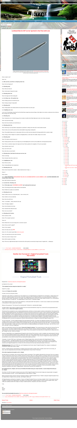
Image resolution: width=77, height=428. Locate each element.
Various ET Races (70, 95)
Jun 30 (66, 147)
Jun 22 (66, 153)
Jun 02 (66, 162)
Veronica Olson (41, 418)
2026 (64, 122)
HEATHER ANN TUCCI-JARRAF (13, 396)
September (66, 141)
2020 (64, 131)
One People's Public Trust (24, 396)
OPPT (31, 396)
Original (33, 396)
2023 (64, 127)
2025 (64, 124)
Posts (4, 411)
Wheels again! (64, 84)
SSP (41, 249)
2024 (64, 125)
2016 (64, 178)
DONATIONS (17, 21)
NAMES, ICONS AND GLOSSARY (28, 21)
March (65, 173)
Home (31, 400)
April (65, 172)
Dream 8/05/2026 (70, 64)
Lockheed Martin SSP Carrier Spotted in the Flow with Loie (31, 31)
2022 (64, 128)
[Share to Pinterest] (28, 248)
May (65, 170)
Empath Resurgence (65, 59)
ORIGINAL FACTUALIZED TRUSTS (41, 396)
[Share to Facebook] (27, 248)
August (65, 143)
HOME (3, 21)
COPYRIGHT (39, 21)
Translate (9, 26)
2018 (64, 134)
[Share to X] (25, 248)
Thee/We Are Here (70, 108)
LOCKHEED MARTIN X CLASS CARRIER (30, 249)
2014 (64, 181)
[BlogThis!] (24, 248)
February (66, 175)
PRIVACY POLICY (9, 21)
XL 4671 (43, 249)
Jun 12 (66, 156)
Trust (49, 396)
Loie (39, 249)
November (66, 138)
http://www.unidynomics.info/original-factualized (16, 281)
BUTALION (7, 249)
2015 (64, 180)
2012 (64, 184)
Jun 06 (66, 159)
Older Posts (56, 400)
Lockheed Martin (19, 249)
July (65, 144)
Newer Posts (5, 400)
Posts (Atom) (9, 402)
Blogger (50, 418)
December (66, 137)
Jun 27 (66, 150)
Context (6, 396)
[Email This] (23, 248)
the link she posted (20, 232)
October (65, 140)
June (65, 146)
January (65, 176)
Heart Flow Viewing (12, 249)
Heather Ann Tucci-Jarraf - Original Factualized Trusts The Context (30, 254)
